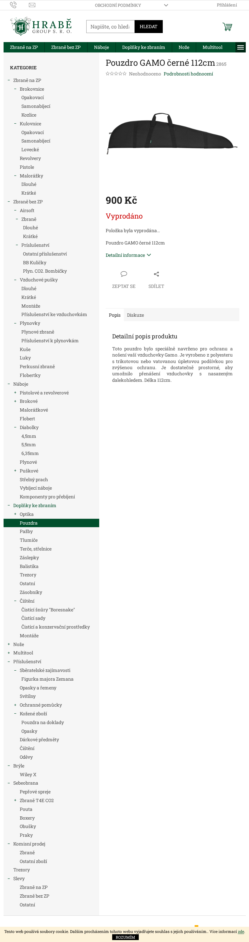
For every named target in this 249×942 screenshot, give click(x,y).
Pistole (27, 167)
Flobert (27, 418)
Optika (27, 514)
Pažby (26, 531)
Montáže (30, 306)
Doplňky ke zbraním (34, 505)
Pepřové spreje (35, 792)
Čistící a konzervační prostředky (55, 627)
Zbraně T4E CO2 (37, 800)
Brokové (29, 401)
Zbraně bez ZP (28, 202)
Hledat (149, 26)
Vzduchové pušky (39, 280)
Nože (18, 644)
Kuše (25, 349)
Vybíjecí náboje (36, 488)
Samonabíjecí (35, 106)
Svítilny (28, 696)
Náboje (20, 384)
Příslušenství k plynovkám (50, 340)
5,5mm (28, 444)
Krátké (28, 193)
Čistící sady (33, 618)
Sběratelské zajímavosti (45, 670)
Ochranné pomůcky (41, 705)
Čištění (27, 601)
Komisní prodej (29, 844)
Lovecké (30, 149)
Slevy (19, 878)
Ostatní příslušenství (45, 254)
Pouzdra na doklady (42, 722)
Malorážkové (34, 410)
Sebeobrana (25, 783)
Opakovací (32, 97)
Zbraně (28, 219)
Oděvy (26, 757)
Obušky (28, 826)
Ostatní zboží (33, 861)
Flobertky (30, 375)
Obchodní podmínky (118, 5)
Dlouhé (28, 184)
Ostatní (27, 583)
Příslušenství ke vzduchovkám (54, 314)
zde (241, 931)
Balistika (29, 566)
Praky (26, 835)
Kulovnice (30, 123)
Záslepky (29, 557)
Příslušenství (27, 661)
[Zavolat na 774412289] (19, 4)
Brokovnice (32, 89)
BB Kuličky (34, 262)
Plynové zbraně (37, 332)
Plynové (28, 462)
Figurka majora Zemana (47, 679)
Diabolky (29, 427)
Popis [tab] (115, 315)
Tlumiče (29, 540)
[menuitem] (24, 47)
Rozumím (125, 937)
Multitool (23, 653)
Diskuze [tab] (135, 315)
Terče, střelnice (36, 549)
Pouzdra (29, 523)
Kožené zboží (33, 713)
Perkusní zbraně (37, 366)
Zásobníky (31, 592)
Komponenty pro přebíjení (47, 497)
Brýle (18, 766)
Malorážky (31, 176)
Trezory (28, 575)
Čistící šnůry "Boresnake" (48, 610)
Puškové (29, 471)
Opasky (29, 731)
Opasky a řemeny (38, 688)
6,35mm (30, 453)
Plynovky (30, 323)
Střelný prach (34, 479)
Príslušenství (35, 245)
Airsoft (27, 210)
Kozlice (28, 115)
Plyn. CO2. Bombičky (45, 271)
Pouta (26, 809)
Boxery (27, 818)
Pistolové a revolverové (44, 393)
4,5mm (28, 436)
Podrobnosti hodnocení (188, 74)
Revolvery (30, 158)
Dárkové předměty (39, 739)
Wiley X (28, 774)
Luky (25, 358)
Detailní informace (125, 255)
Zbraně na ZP (27, 80)
